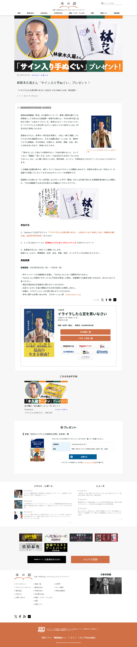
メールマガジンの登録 (89, 462)
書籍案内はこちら (47, 559)
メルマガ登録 (90, 559)
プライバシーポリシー (23, 587)
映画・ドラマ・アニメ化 (76, 13)
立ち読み (84, 332)
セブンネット (102, 346)
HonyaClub (102, 351)
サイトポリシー (21, 584)
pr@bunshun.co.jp (73, 294)
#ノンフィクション (31, 96)
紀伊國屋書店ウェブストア (69, 351)
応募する (78, 457)
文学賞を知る (58, 13)
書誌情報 (116, 13)
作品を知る (44, 13)
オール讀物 (59, 587)
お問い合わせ (20, 597)
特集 (92, 13)
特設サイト (103, 13)
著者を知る (30, 13)
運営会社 (18, 591)
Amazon (69, 346)
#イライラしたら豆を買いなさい (34, 413)
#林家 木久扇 (48, 413)
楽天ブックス (85, 346)
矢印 (70, 522)
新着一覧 (38, 584)
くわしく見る (84, 338)
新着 (19, 13)
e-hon (85, 351)
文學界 (57, 584)
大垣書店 (85, 357)
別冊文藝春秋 (60, 591)
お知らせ (18, 594)
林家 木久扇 (46, 107)
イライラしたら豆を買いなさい (31, 107)
